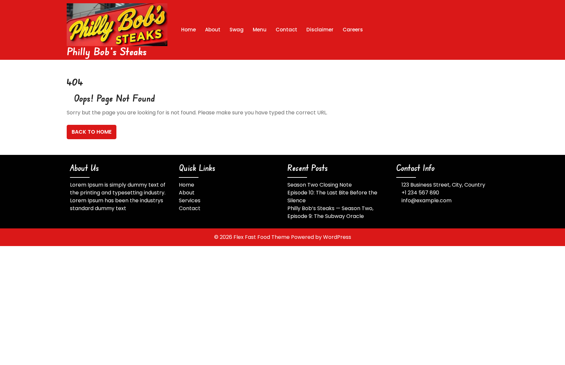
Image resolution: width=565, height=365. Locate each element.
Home (188, 29)
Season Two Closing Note (319, 185)
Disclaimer (320, 29)
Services (189, 200)
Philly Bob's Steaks (107, 51)
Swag (237, 29)
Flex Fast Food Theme (262, 237)
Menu (259, 29)
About (212, 29)
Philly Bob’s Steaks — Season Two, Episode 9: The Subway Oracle (330, 212)
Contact (286, 29)
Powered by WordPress (321, 237)
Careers (353, 29)
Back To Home (91, 132)
